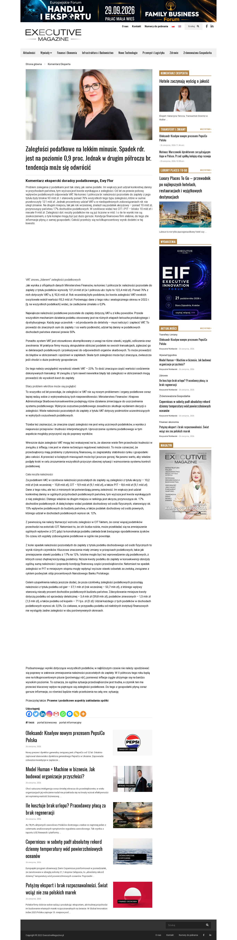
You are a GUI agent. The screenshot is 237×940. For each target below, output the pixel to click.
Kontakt (136, 26)
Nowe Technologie (127, 53)
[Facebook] (207, 26)
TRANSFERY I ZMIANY (173, 129)
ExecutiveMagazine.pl (53, 935)
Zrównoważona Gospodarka (197, 53)
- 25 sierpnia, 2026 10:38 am (171, 161)
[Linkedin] (212, 26)
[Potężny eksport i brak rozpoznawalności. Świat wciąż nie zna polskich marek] (132, 895)
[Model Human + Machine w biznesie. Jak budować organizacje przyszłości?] (132, 779)
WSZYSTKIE (205, 129)
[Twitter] (36, 714)
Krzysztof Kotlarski (168, 349)
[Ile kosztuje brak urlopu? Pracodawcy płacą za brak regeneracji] (132, 815)
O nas (125, 26)
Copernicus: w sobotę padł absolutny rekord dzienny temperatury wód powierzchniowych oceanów (64, 848)
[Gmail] (56, 714)
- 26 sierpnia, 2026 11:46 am (171, 145)
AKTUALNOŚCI (169, 328)
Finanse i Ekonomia (67, 53)
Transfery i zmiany (127, 749)
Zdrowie (174, 53)
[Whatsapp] (63, 714)
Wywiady (45, 53)
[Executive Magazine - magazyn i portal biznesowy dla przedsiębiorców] (53, 37)
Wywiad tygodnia (126, 786)
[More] (83, 714)
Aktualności (29, 53)
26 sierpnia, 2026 (33, 746)
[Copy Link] (76, 714)
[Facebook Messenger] (70, 714)
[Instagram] (49, 714)
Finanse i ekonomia (127, 902)
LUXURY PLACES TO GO (174, 170)
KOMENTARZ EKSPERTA (174, 73)
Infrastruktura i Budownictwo (97, 53)
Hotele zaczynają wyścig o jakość (184, 81)
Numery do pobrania (156, 26)
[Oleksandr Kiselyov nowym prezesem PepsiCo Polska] (132, 743)
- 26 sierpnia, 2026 (186, 349)
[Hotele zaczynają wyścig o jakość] (185, 99)
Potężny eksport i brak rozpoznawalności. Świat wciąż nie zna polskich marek (67, 889)
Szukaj (191, 26)
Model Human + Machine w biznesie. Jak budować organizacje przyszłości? (60, 773)
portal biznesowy (47, 722)
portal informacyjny (70, 722)
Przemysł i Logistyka (153, 53)
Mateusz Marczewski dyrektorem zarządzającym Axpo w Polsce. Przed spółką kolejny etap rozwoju (185, 154)
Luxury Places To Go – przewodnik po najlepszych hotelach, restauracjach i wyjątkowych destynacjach (184, 187)
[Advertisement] (89, 251)
